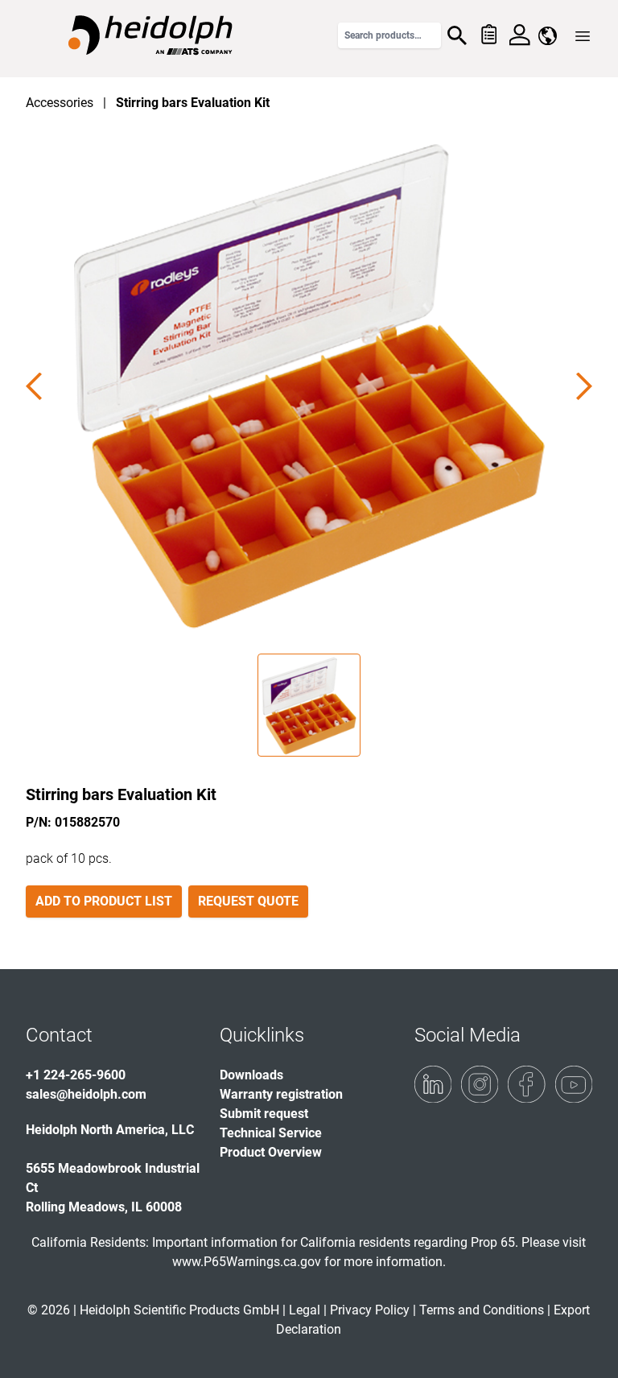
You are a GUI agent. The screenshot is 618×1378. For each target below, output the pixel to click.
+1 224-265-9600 (76, 1075)
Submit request (264, 1113)
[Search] (457, 35)
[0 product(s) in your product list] (488, 35)
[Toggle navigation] (582, 36)
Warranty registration (281, 1094)
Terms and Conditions (481, 1310)
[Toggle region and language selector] (547, 36)
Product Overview (271, 1152)
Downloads (251, 1075)
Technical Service (271, 1133)
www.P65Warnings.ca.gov (246, 1261)
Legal (304, 1310)
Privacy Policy (370, 1310)
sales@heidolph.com (86, 1094)
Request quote (248, 901)
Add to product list (103, 901)
